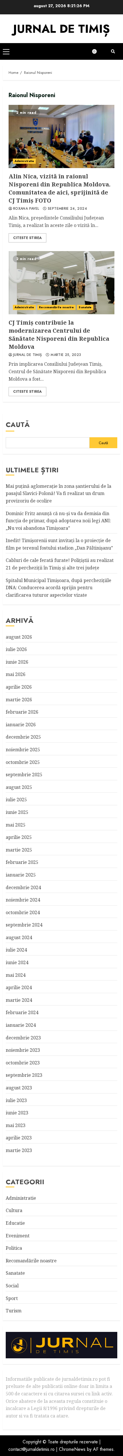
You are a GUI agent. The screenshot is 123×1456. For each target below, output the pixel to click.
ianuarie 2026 (21, 724)
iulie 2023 (16, 1100)
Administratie (24, 161)
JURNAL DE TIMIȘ (61, 28)
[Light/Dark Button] (97, 51)
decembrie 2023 (23, 1038)
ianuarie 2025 (21, 875)
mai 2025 (15, 825)
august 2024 (19, 937)
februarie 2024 (22, 1012)
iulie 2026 (16, 649)
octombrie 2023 (23, 1063)
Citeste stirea (27, 237)
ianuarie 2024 (21, 1025)
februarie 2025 (22, 862)
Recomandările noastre (56, 307)
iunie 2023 (17, 1113)
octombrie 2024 (23, 912)
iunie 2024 (17, 962)
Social (12, 1285)
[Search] (113, 51)
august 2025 (19, 787)
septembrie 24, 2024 (67, 209)
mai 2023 (15, 1125)
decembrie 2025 (23, 737)
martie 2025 (19, 850)
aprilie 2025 (19, 837)
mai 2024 (15, 975)
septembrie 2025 (24, 774)
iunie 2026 (17, 662)
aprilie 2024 (19, 987)
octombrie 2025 (23, 762)
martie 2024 (19, 1000)
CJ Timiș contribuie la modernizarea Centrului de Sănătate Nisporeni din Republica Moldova (61, 282)
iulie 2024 (16, 950)
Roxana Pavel (26, 209)
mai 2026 (15, 674)
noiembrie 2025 (23, 749)
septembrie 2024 (24, 925)
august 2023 (19, 1088)
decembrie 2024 (23, 887)
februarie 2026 (22, 712)
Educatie (15, 1223)
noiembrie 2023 (23, 1050)
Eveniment (17, 1235)
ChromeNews (72, 1449)
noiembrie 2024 (23, 900)
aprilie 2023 (19, 1138)
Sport (12, 1298)
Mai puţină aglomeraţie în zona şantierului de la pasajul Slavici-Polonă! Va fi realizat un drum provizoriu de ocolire (58, 493)
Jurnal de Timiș (27, 355)
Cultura (14, 1210)
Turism (13, 1310)
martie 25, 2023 (66, 355)
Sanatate (85, 307)
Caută (18, 424)
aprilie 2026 (19, 687)
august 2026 (19, 637)
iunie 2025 (17, 812)
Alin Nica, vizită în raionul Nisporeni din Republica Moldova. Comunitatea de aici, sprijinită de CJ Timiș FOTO (61, 136)
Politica (14, 1248)
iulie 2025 (16, 799)
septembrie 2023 (24, 1075)
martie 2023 (19, 1150)
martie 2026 (19, 699)
